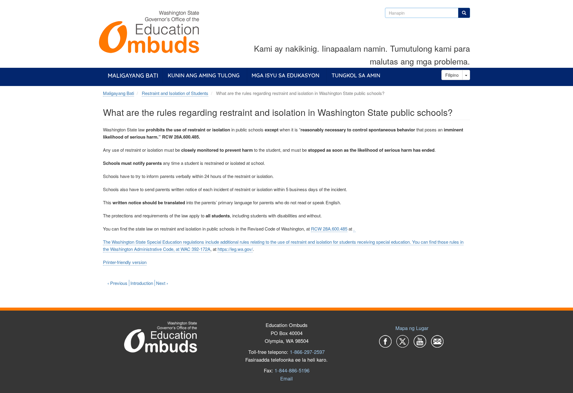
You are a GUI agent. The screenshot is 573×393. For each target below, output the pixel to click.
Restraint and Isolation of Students (175, 93)
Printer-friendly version (125, 262)
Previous (117, 283)
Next (162, 283)
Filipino (452, 75)
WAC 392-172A (195, 249)
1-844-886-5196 (292, 370)
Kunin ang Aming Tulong (204, 75)
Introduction (141, 283)
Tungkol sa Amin (356, 75)
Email (286, 378)
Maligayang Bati (133, 75)
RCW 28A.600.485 (329, 228)
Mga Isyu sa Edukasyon (285, 75)
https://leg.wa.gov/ (235, 249)
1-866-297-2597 (307, 351)
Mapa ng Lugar (412, 327)
